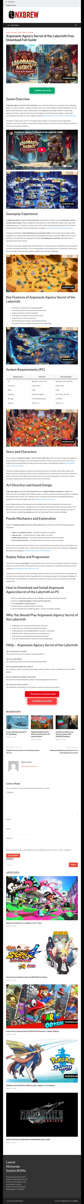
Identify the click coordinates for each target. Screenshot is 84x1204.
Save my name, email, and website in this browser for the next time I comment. (39, 850)
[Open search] (75, 25)
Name (9, 819)
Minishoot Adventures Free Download (59, 228)
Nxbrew (20, 1201)
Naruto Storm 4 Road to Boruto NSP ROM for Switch (26, 977)
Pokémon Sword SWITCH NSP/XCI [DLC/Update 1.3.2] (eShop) (30, 1085)
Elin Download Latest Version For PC (26, 568)
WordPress (66, 1201)
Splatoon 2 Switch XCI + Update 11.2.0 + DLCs (24, 923)
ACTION (8, 32)
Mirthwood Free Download (44, 499)
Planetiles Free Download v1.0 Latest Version (60, 116)
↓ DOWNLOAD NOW (42, 90)
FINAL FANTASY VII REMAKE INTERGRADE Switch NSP (28, 1139)
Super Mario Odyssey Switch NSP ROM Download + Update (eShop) (32, 1031)
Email (9, 829)
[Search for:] (42, 865)
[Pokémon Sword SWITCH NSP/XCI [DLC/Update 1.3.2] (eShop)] (42, 1060)
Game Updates (22, 32)
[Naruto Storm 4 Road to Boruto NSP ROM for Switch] (42, 952)
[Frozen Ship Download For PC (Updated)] (17, 723)
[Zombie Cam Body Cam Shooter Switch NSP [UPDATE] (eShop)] (67, 723)
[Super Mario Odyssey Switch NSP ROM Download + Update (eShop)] (42, 1006)
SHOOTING (30, 32)
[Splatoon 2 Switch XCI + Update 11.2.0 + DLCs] (42, 898)
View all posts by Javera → (30, 766)
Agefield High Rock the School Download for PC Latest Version (40, 734)
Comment (10, 792)
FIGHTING (14, 32)
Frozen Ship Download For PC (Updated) (16, 733)
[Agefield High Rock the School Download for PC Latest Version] (42, 723)
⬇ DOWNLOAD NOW (42, 701)
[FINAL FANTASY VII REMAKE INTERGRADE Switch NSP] (42, 1114)
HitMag (75, 1201)
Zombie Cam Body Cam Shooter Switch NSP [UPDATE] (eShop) (65, 734)
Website (9, 838)
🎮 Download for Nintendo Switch (42, 694)
